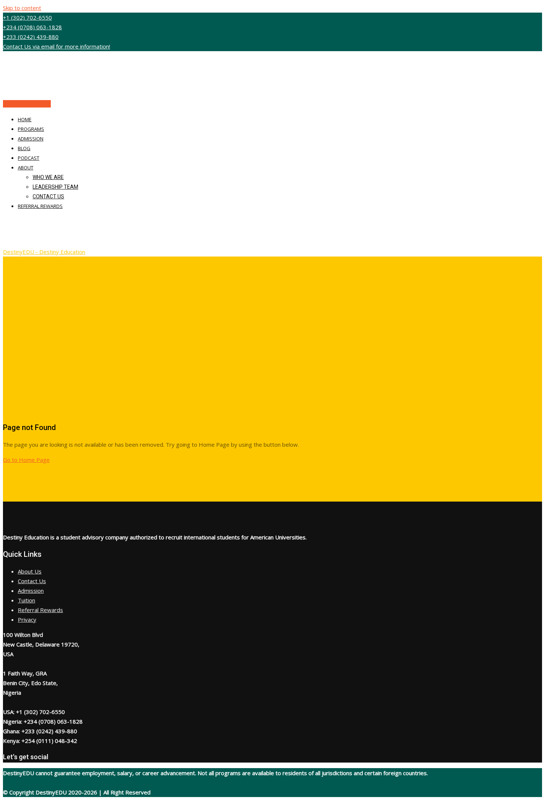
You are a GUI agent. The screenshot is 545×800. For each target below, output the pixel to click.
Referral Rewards (40, 206)
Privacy (27, 619)
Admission (30, 138)
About (25, 167)
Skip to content (22, 7)
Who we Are (48, 177)
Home (25, 119)
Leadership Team (55, 187)
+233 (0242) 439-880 (31, 36)
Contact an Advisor (27, 104)
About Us (30, 571)
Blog (24, 148)
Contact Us (48, 196)
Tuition (26, 600)
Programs (31, 129)
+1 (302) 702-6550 (27, 17)
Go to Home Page (26, 459)
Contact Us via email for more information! (56, 46)
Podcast (28, 158)
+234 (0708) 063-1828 (32, 27)
